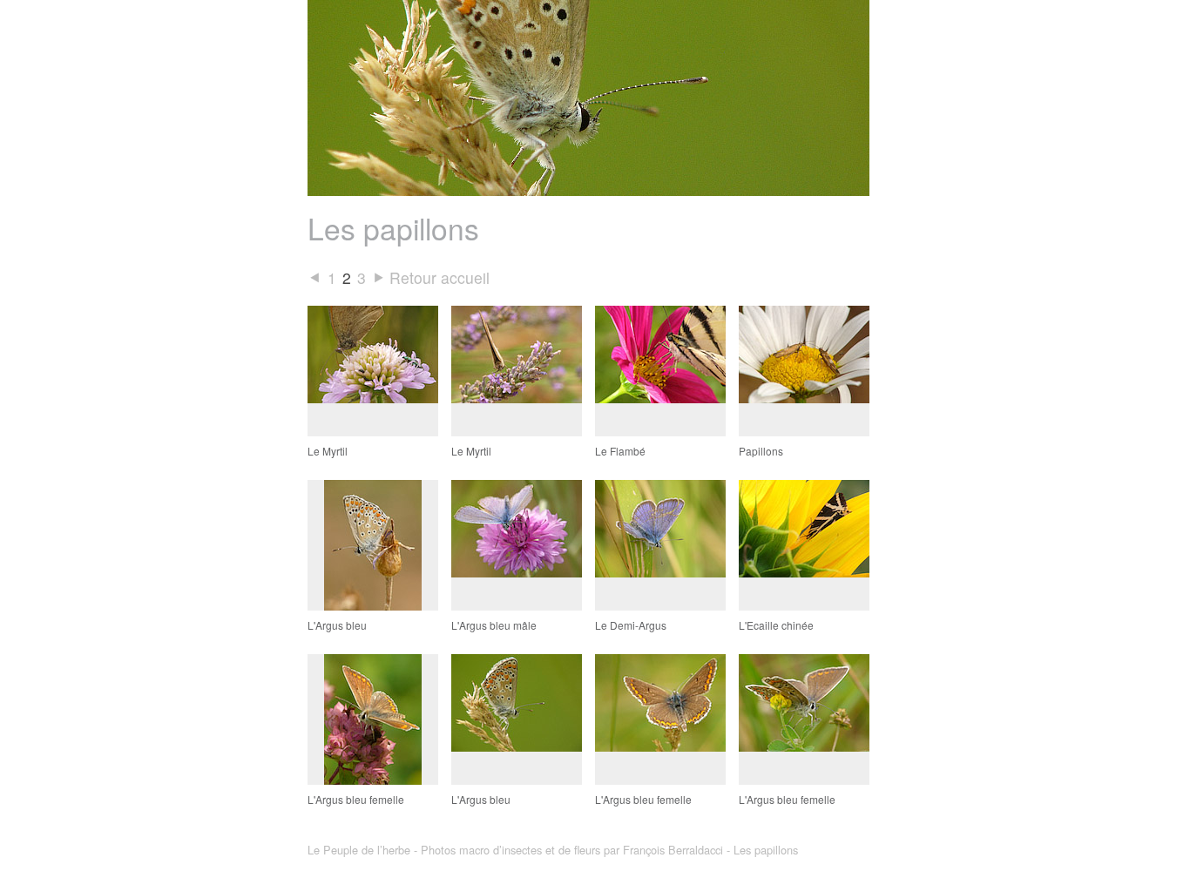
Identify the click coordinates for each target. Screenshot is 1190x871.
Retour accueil (439, 277)
